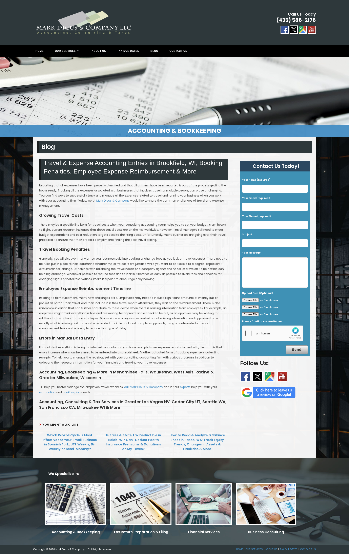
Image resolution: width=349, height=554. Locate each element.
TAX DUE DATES (288, 549)
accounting (47, 392)
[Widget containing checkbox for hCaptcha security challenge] (272, 333)
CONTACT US (308, 549)
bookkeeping (72, 392)
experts (185, 387)
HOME (239, 549)
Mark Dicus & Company (112, 201)
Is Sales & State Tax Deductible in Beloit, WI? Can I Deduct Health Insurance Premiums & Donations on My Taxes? (133, 442)
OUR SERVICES (254, 549)
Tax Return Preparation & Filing (141, 532)
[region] (174, 97)
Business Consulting (266, 532)
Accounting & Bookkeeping (76, 532)
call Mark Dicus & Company (143, 387)
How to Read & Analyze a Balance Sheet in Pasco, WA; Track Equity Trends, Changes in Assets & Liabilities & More (197, 442)
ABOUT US (271, 549)
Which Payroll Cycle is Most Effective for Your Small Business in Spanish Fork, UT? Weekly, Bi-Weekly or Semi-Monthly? (70, 442)
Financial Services (204, 532)
